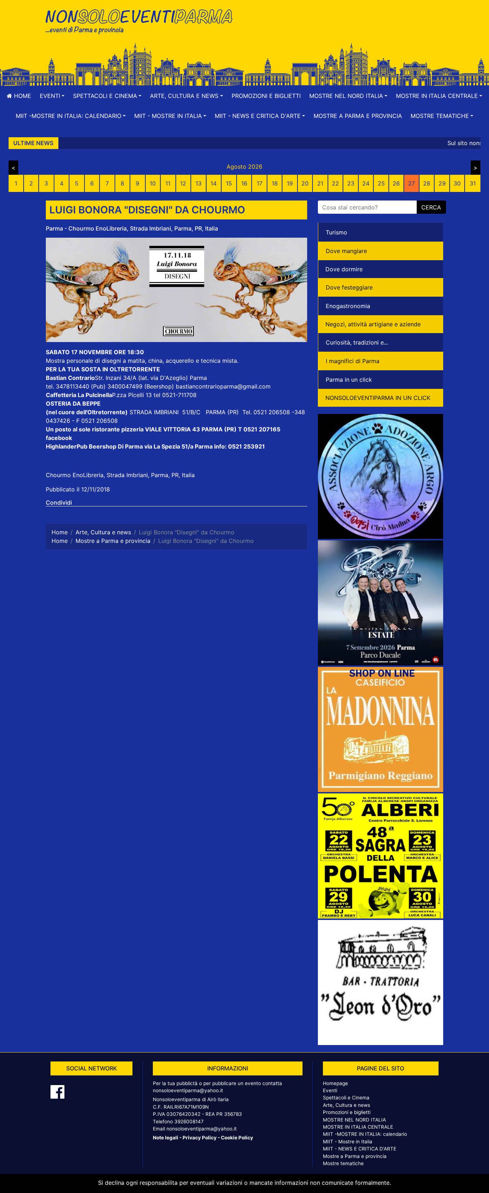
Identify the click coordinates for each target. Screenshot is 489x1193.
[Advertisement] (346, 29)
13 (198, 183)
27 (411, 183)
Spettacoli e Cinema (346, 1097)
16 (244, 183)
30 (457, 183)
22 (335, 183)
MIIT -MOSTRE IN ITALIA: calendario (365, 1134)
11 (167, 183)
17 (259, 183)
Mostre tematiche (343, 1163)
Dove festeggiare (349, 287)
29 (442, 183)
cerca (431, 207)
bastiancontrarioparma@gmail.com (223, 386)
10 (153, 183)
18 (275, 183)
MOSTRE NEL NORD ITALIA (354, 1120)
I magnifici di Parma (352, 361)
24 (365, 183)
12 (183, 183)
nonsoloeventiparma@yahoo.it (188, 1090)
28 (426, 183)
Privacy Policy (200, 1137)
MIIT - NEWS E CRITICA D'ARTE (359, 1149)
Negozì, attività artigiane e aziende (373, 324)
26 (396, 183)
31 (473, 183)
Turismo (336, 232)
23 (350, 183)
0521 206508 (271, 412)
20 (305, 183)
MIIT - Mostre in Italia (347, 1141)
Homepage (335, 1083)
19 (290, 183)
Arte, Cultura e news (346, 1105)
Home (21, 95)
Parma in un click (349, 379)
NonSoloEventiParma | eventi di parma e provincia (142, 20)
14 (213, 183)
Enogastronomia (348, 306)
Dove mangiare (346, 250)
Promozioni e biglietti (266, 95)
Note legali (165, 1137)
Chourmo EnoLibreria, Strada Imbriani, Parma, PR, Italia (120, 475)
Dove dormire (344, 269)
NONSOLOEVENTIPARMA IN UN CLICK (377, 397)
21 (320, 183)
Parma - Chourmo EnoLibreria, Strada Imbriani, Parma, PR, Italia (132, 228)
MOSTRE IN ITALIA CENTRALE (358, 1127)
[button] (52, 96)
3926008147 (189, 1121)
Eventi (330, 1090)
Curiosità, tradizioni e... (357, 342)
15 (229, 183)
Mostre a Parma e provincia (358, 115)
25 (381, 183)
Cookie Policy (237, 1137)
